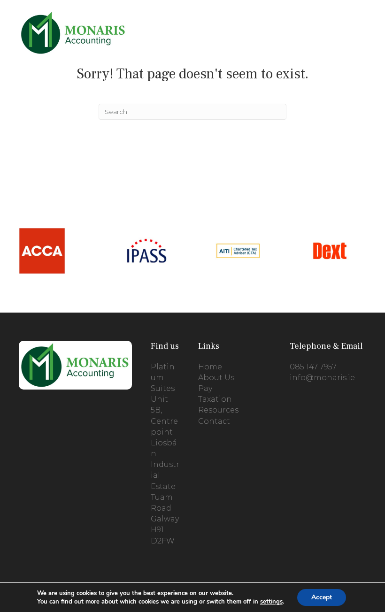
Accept (321, 597)
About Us (216, 377)
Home (210, 366)
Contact (214, 421)
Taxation (215, 399)
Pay (205, 388)
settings (271, 601)
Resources (218, 409)
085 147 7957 (313, 366)
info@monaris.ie (322, 377)
